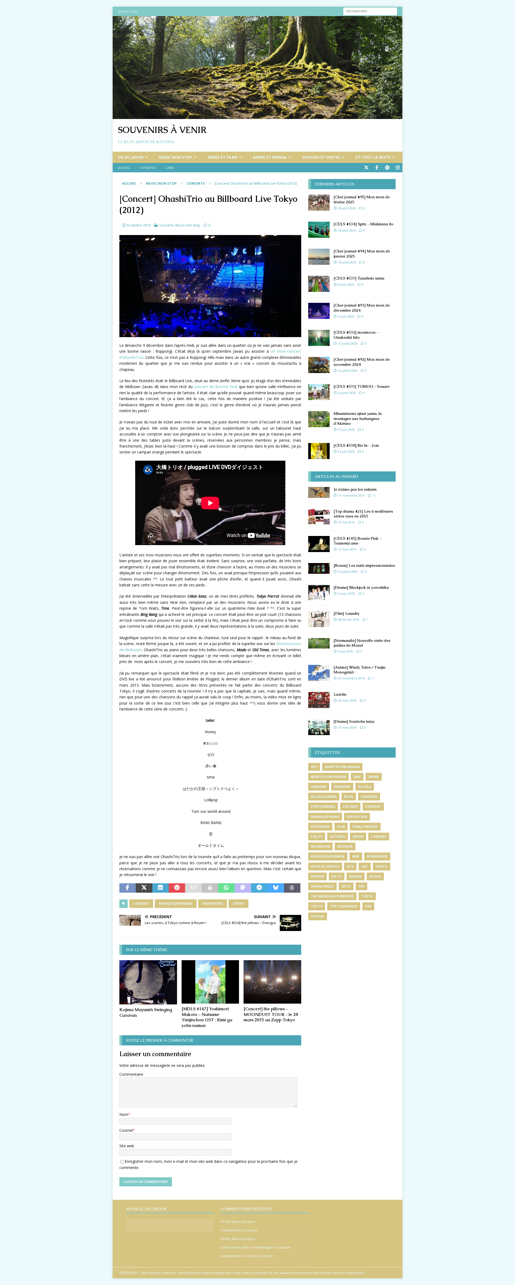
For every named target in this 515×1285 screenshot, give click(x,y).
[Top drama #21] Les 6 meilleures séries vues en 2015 (363, 514)
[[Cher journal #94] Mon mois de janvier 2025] (319, 257)
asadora (318, 786)
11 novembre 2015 (351, 495)
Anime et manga (270, 157)
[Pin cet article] (177, 888)
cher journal (323, 806)
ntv (350, 866)
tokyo (238, 903)
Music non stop (175, 157)
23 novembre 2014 (351, 678)
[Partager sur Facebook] (127, 888)
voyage (317, 916)
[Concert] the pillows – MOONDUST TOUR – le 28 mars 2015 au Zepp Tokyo (271, 1014)
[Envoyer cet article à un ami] (193, 888)
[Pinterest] (387, 167)
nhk (355, 856)
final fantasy (365, 826)
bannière (342, 786)
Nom (123, 1114)
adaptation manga (342, 767)
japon (358, 836)
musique (345, 846)
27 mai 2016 (346, 522)
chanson (369, 796)
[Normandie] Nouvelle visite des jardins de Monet (362, 643)
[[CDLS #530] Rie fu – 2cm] (319, 451)
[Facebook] (376, 167)
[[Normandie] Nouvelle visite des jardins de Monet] (319, 643)
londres (379, 836)
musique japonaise (176, 903)
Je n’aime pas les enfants (355, 489)
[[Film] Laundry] (319, 619)
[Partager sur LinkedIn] (160, 888)
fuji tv (316, 836)
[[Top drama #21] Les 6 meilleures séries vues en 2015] (319, 517)
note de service (325, 866)
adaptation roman (328, 776)
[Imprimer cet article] (210, 888)
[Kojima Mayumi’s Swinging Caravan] (148, 982)
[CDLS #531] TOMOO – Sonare (361, 386)
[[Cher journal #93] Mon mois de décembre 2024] (319, 311)
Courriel (126, 1130)
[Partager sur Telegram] (259, 888)
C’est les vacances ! (258, 1255)
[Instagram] (397, 167)
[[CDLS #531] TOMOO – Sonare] (319, 392)
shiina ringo (322, 886)
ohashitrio (212, 903)
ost (364, 866)
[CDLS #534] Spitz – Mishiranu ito (363, 224)
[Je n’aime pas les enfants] (319, 492)
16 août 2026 (347, 262)
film (341, 826)
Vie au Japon (131, 157)
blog (348, 796)
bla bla (364, 786)
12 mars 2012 (347, 549)
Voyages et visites (321, 157)
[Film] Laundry (346, 613)
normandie (377, 856)
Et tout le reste (373, 157)
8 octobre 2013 (138, 225)
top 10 (316, 906)
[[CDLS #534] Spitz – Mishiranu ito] (319, 230)
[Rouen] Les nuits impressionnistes (364, 565)
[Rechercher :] (370, 10)
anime (373, 776)
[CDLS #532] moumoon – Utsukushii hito (356, 335)
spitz (346, 886)
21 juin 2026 (346, 451)
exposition (357, 816)
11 (374, 495)
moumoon (320, 846)
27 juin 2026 (346, 429)
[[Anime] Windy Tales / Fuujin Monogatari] (319, 673)
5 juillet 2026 (347, 393)
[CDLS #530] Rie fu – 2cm (356, 445)
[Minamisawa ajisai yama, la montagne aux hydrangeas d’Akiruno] (319, 419)
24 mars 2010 (347, 700)
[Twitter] (366, 167)
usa (368, 906)
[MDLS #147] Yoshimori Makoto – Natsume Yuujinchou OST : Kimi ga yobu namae (207, 1017)
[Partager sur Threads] (292, 888)
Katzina (227, 1230)
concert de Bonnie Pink (216, 386)
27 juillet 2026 (347, 343)
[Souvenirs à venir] (257, 115)
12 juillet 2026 (347, 370)
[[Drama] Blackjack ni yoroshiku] (319, 592)
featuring (320, 826)
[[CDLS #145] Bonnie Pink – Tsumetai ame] (319, 544)
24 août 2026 (347, 230)
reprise (317, 876)
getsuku (337, 836)
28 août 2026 (347, 208)
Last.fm (340, 694)
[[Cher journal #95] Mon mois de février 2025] (319, 203)
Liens (170, 168)
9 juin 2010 (345, 651)
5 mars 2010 (346, 593)
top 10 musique (344, 906)
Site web (126, 1145)
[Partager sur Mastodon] (243, 888)
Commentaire (131, 1074)
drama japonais (325, 816)
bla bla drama (324, 796)
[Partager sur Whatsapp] (226, 888)
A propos (148, 168)
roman (355, 876)
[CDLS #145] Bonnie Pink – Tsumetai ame (357, 541)
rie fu (337, 876)
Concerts (166, 225)
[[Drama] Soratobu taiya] (319, 727)
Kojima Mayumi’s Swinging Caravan (145, 1012)
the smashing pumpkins (332, 896)
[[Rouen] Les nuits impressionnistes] (319, 568)
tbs (361, 886)
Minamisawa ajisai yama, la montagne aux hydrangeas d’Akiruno (358, 418)
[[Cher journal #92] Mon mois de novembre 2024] (319, 365)
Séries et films (222, 157)
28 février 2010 (348, 619)
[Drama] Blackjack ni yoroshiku (361, 587)
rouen (375, 876)
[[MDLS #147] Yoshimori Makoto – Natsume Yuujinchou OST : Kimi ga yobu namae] (210, 981)
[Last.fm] (319, 700)
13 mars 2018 (347, 727)
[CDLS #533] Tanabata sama (359, 278)
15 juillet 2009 (347, 571)
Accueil (124, 168)
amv (357, 776)
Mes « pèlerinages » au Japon (267, 1247)
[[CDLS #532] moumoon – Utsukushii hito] (319, 338)
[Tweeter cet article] (144, 888)
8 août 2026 (346, 284)
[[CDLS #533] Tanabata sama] (319, 284)
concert (141, 903)
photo (382, 866)
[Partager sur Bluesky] (275, 888)
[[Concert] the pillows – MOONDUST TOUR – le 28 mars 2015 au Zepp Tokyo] (272, 981)
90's (314, 767)
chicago (350, 806)
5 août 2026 (346, 316)
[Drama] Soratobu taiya (354, 721)
